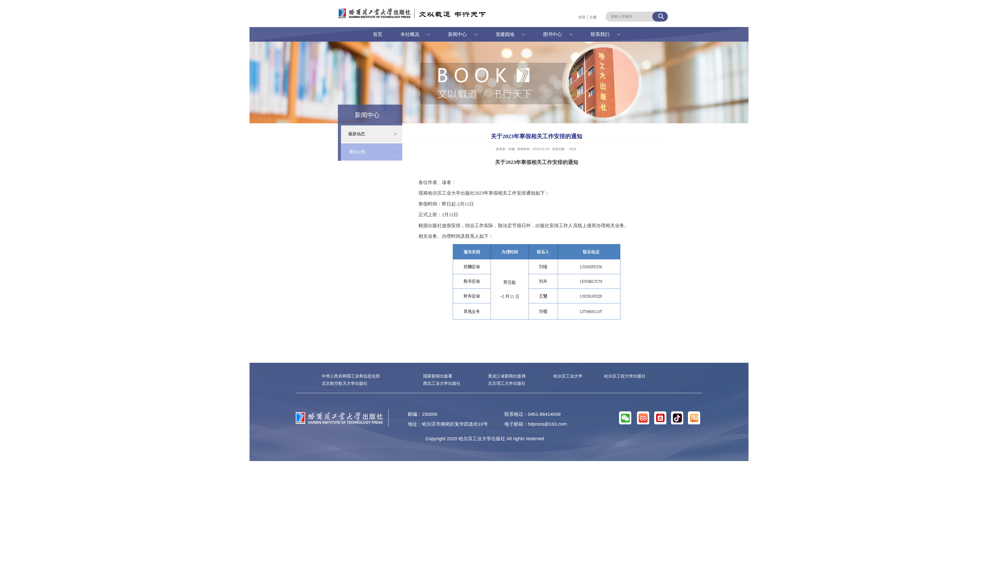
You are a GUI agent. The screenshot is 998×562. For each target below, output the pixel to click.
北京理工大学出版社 (507, 383)
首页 (377, 34)
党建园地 (505, 34)
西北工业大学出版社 (442, 383)
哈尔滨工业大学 (567, 376)
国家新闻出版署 (437, 376)
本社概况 (409, 34)
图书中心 (552, 34)
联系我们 (600, 34)
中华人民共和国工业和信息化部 (351, 376)
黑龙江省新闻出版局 (507, 376)
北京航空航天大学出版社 (344, 383)
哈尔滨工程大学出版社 (625, 376)
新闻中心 (457, 34)
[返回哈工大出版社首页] (369, 10)
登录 (582, 17)
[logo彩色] (339, 414)
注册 (593, 17)
